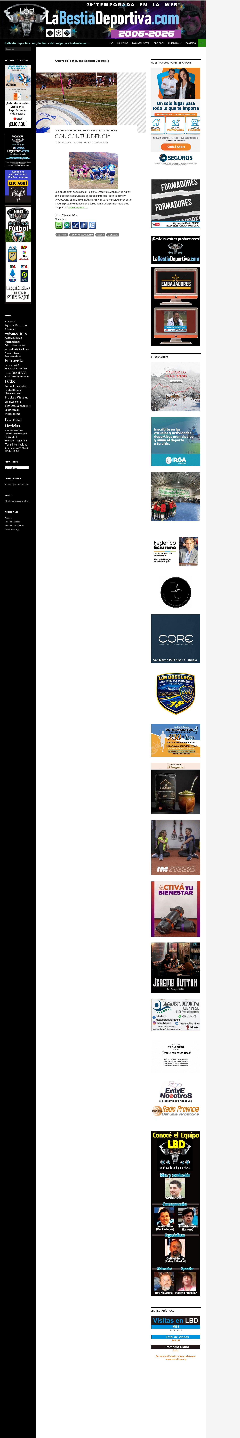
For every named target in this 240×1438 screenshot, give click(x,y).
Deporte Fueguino (65, 130)
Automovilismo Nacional (15, 345)
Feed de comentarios (14, 525)
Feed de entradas (12, 521)
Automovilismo (16, 333)
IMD (26, 398)
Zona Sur (113, 235)
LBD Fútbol (158, 43)
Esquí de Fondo (11, 365)
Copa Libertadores (13, 356)
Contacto (191, 43)
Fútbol (10, 381)
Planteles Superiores (14, 430)
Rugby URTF (11, 437)
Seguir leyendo (78, 207)
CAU (27, 349)
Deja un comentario (97, 142)
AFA (14, 321)
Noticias (62, 235)
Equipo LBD (122, 43)
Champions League (13, 353)
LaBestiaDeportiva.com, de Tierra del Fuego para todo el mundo (47, 43)
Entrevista (14, 360)
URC (17, 451)
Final (25, 369)
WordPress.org (11, 529)
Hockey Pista (14, 397)
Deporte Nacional (87, 130)
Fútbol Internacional (17, 386)
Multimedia (173, 43)
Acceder (8, 518)
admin (78, 142)
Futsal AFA (18, 372)
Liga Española (13, 401)
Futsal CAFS (10, 376)
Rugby (113, 130)
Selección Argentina (16, 440)
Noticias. (13, 425)
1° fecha (8, 321)
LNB (28, 405)
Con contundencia (83, 136)
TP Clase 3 (10, 451)
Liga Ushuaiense (15, 405)
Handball (9, 390)
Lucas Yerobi (12, 409)
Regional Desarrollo (82, 235)
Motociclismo (12, 413)
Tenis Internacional (16, 444)
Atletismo (10, 328)
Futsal (8, 373)
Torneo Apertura (12, 448)
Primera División (12, 433)
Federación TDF (13, 368)
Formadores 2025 (140, 43)
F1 (19, 365)
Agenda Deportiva (16, 325)
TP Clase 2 (23, 448)
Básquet (18, 349)
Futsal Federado (22, 376)
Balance (8, 350)
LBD (111, 43)
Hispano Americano (13, 393)
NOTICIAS (104, 130)
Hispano (17, 390)
